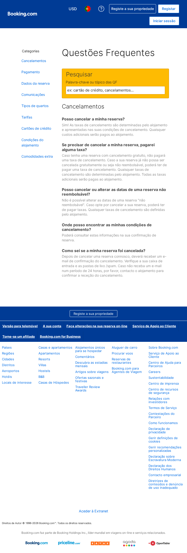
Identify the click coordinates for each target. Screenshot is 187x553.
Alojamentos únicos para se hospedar (90, 349)
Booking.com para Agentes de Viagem (127, 370)
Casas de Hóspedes (53, 382)
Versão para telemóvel (20, 326)
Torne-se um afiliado (18, 336)
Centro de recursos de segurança (163, 391)
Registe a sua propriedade (93, 314)
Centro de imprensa (164, 383)
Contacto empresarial (165, 475)
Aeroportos (10, 371)
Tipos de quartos (34, 106)
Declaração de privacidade (159, 430)
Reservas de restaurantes (121, 360)
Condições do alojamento (32, 142)
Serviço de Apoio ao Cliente (154, 326)
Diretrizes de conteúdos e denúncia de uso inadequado (166, 484)
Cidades (8, 359)
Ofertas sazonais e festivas (89, 379)
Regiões (8, 353)
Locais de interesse (17, 382)
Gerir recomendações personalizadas (165, 449)
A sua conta (52, 326)
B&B (41, 377)
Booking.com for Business (60, 336)
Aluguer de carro (124, 347)
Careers (154, 372)
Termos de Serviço (163, 408)
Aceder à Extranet (93, 511)
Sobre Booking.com (163, 347)
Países (7, 347)
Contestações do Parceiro (162, 415)
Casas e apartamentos (55, 347)
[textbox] (115, 90)
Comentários (84, 357)
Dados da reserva (35, 83)
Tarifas (26, 117)
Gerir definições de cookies (163, 439)
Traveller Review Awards (87, 388)
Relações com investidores (159, 400)
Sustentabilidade (161, 378)
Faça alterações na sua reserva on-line (96, 326)
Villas (42, 365)
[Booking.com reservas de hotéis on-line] (22, 14)
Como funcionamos (163, 423)
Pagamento (30, 72)
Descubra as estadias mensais (91, 364)
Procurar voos (122, 353)
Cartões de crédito (36, 128)
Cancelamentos (33, 61)
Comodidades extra (37, 156)
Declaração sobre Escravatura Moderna (165, 458)
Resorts (44, 359)
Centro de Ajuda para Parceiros (165, 364)
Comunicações (33, 94)
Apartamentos (49, 353)
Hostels (44, 371)
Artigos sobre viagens (92, 372)
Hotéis (7, 377)
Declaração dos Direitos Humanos (162, 467)
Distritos (8, 365)
